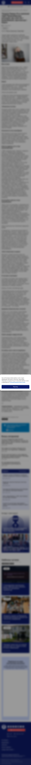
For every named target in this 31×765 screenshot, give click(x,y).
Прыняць (15, 386)
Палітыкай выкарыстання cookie (17, 382)
